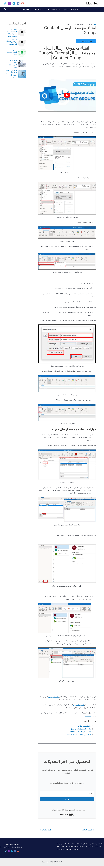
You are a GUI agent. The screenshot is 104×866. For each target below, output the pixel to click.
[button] (48, 9)
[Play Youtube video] (67, 95)
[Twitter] (5, 3)
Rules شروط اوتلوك (84, 726)
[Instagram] (9, 3)
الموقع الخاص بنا (78, 705)
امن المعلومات (39, 9)
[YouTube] (22, 3)
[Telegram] (13, 3)
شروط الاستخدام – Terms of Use (11, 847)
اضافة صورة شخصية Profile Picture (79, 734)
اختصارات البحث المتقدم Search (80, 732)
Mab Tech (93, 3)
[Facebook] (18, 3)
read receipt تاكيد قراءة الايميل (81, 729)
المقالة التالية (45, 830)
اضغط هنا (88, 716)
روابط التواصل (27, 9)
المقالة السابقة (88, 830)
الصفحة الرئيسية (76, 9)
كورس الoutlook (86, 41)
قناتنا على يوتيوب (53, 697)
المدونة (65, 9)
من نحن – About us (12, 844)
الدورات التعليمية (55, 9)
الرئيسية (94, 24)
